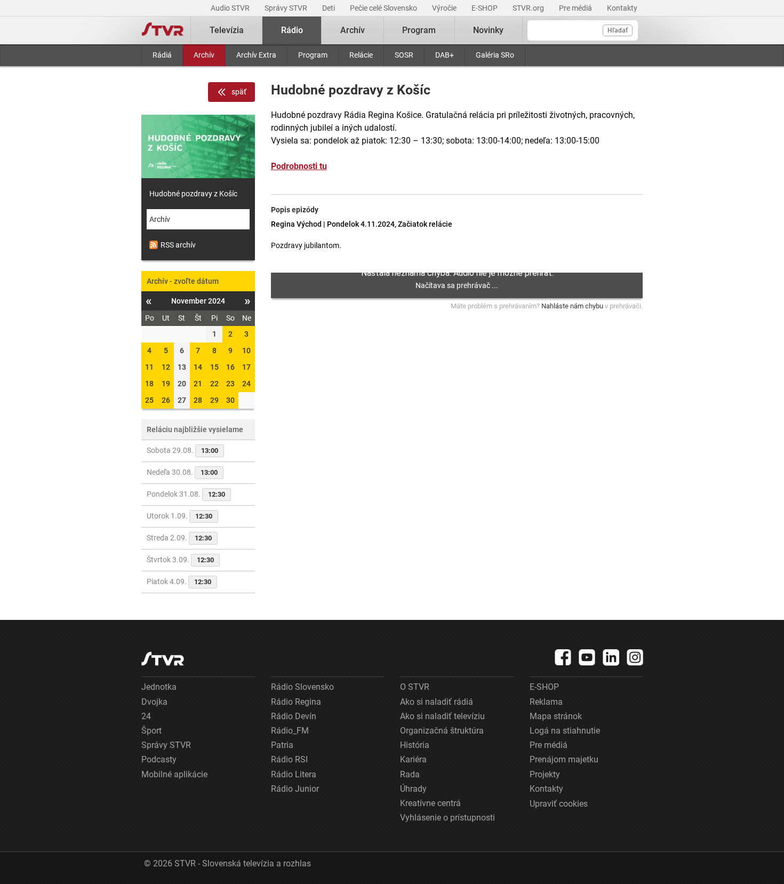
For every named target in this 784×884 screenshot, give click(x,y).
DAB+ (444, 55)
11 (149, 367)
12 (166, 367)
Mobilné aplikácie (174, 774)
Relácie (361, 55)
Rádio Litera (293, 774)
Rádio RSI (289, 759)
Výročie (445, 8)
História (414, 745)
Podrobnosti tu (299, 166)
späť (238, 91)
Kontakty (622, 8)
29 (214, 400)
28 (198, 400)
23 (230, 383)
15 (214, 367)
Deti (329, 8)
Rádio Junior (295, 789)
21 (198, 383)
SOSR (404, 55)
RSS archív (178, 245)
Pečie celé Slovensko (384, 8)
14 (198, 367)
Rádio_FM (290, 731)
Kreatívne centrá (430, 803)
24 (246, 383)
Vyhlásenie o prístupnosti (447, 818)
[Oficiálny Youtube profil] (587, 657)
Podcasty (159, 759)
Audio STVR (231, 8)
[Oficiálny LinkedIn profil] (611, 657)
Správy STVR (287, 8)
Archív (204, 55)
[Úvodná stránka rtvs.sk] (162, 30)
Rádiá (162, 55)
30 (230, 400)
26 (166, 400)
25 (149, 400)
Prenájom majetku (564, 759)
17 (246, 367)
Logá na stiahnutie (565, 731)
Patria (282, 745)
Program (312, 55)
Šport (151, 731)
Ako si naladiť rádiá (436, 702)
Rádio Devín (293, 716)
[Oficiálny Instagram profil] (635, 657)
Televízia (227, 30)
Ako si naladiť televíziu (442, 716)
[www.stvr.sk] (162, 658)
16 (230, 367)
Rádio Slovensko (302, 687)
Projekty (545, 774)
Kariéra (413, 759)
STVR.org (529, 8)
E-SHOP (485, 8)
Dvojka (154, 702)
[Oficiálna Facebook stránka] (563, 657)
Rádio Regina (296, 702)
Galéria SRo (495, 55)
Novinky (488, 30)
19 (166, 383)
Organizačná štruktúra (442, 731)
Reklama (546, 702)
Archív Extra (256, 55)
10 (246, 350)
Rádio (292, 30)
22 (214, 383)
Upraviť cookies (559, 804)
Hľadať (617, 30)
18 (149, 383)
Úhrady (413, 789)
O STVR (414, 687)
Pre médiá (576, 8)
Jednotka (159, 687)
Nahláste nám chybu (572, 306)
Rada (410, 774)
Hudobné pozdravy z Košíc (193, 193)
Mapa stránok (556, 716)
